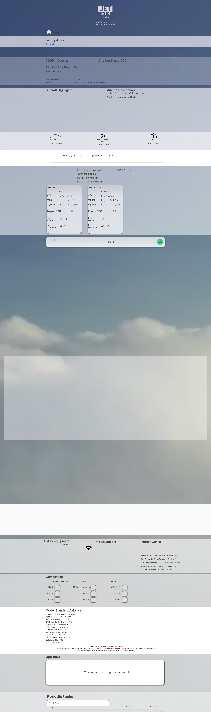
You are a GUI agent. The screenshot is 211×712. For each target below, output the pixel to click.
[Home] (49, 32)
